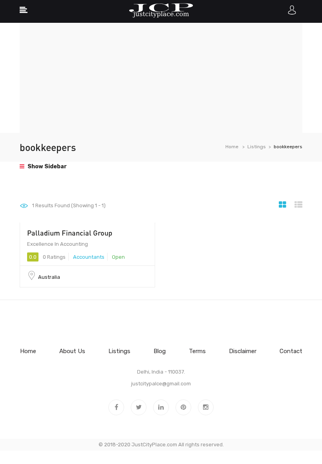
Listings (256, 146)
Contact (291, 351)
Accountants (88, 257)
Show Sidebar (46, 166)
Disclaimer (242, 351)
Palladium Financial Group (69, 232)
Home (231, 146)
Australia (49, 277)
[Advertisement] (161, 78)
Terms (197, 351)
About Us (72, 351)
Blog (160, 351)
